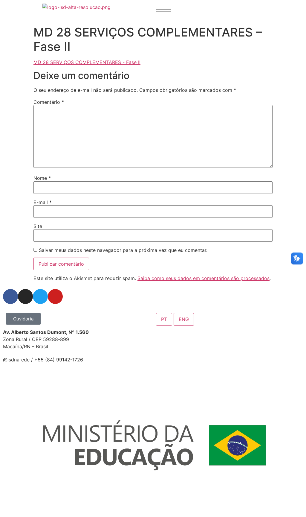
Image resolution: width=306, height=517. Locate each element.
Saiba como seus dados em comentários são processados (203, 278)
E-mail (42, 202)
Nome (42, 178)
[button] (163, 10)
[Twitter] (40, 296)
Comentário (48, 102)
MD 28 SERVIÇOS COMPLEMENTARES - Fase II (86, 62)
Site (37, 226)
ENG (184, 319)
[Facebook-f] (10, 296)
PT (164, 319)
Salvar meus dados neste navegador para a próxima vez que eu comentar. (123, 250)
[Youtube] (55, 296)
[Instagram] (25, 296)
